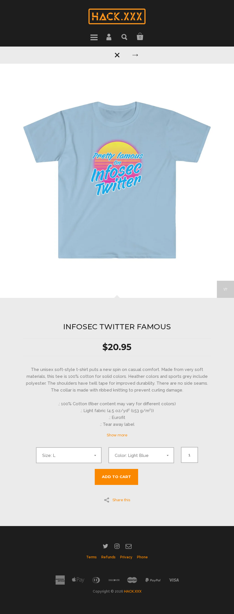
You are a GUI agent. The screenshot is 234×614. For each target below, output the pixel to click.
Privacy (126, 557)
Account (109, 36)
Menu (94, 36)
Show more (117, 435)
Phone (142, 557)
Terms (91, 557)
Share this (121, 500)
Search (125, 36)
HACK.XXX (133, 591)
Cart (140, 36)
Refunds (108, 557)
